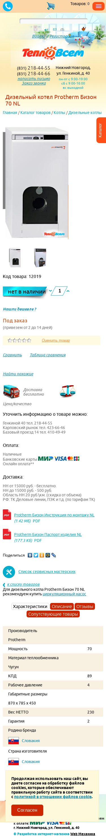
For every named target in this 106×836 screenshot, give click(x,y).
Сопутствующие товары (53, 614)
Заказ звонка (34, 83)
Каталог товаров (35, 112)
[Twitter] (36, 555)
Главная (10, 112)
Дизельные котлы (85, 112)
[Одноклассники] (42, 555)
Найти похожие (18, 374)
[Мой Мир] (48, 555)
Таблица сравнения (48, 355)
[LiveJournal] (54, 555)
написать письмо (34, 78)
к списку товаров (23, 584)
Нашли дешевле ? (19, 309)
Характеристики (30, 606)
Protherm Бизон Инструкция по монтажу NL (54, 515)
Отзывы (84, 606)
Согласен (27, 810)
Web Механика (82, 834)
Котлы (59, 112)
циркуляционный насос (64, 594)
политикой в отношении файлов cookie (53, 796)
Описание (62, 606)
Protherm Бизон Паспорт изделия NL (48, 534)
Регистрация (61, 36)
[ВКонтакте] (30, 555)
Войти (38, 36)
